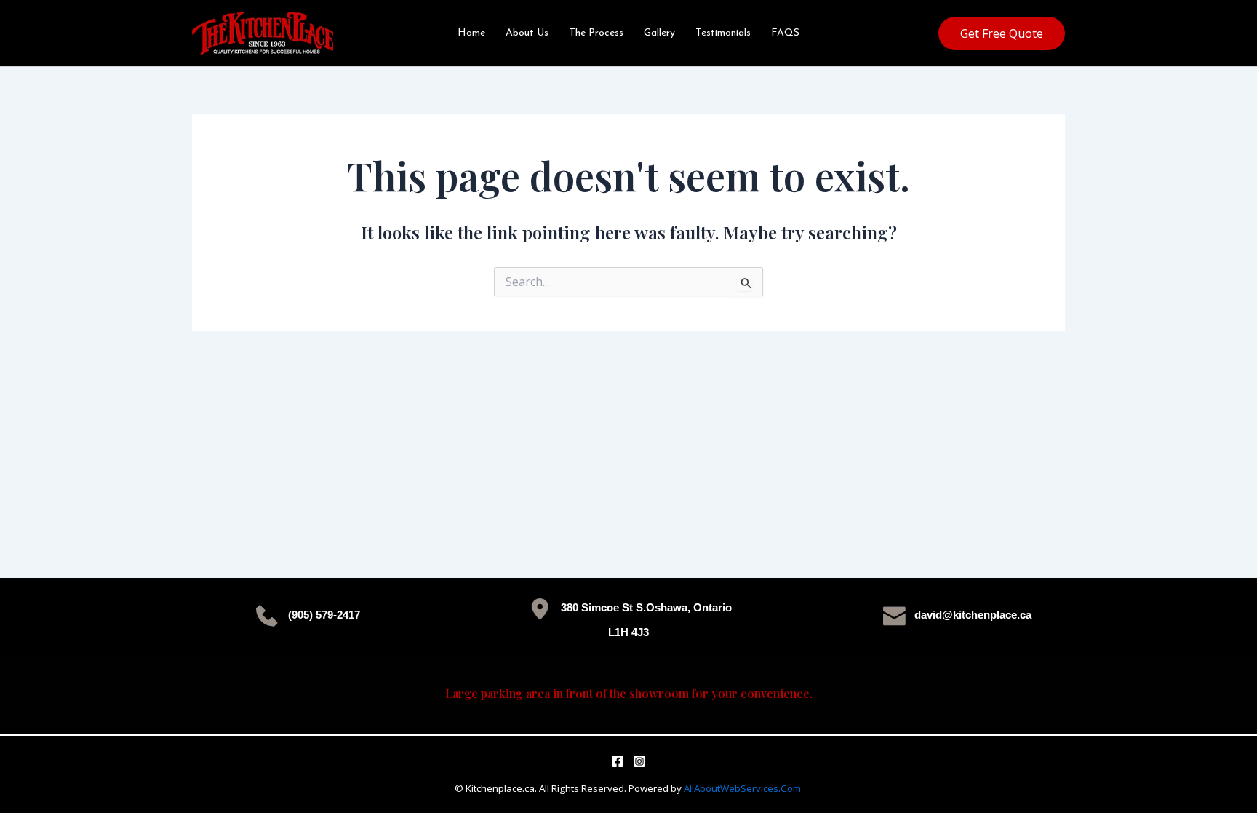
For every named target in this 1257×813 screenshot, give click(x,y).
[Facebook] (617, 761)
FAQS (785, 33)
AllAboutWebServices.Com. (743, 788)
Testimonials (723, 33)
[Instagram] (639, 761)
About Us (527, 33)
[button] (1001, 33)
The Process (596, 33)
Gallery (659, 33)
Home (471, 33)
